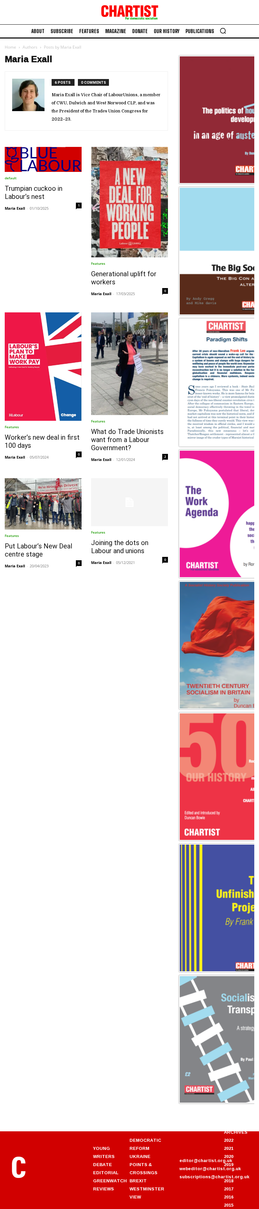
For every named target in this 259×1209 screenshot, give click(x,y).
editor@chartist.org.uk (205, 1160)
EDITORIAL (105, 1172)
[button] (223, 30)
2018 (228, 1181)
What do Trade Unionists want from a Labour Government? (127, 440)
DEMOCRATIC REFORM (145, 1144)
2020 (228, 1156)
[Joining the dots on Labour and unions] (129, 502)
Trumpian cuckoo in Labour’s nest (33, 192)
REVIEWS (103, 1189)
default (11, 178)
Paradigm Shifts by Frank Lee (216, 445)
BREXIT (138, 1181)
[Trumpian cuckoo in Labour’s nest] (43, 159)
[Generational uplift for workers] (129, 202)
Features (98, 263)
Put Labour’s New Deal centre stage (38, 550)
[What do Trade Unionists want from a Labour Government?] (129, 363)
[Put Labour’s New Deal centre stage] (43, 504)
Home (10, 47)
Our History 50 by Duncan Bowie (219, 839)
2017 (228, 1189)
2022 (228, 1140)
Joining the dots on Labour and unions (119, 547)
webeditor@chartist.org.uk (210, 1168)
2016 (228, 1197)
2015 (228, 1205)
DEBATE (102, 1164)
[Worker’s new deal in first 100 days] (43, 366)
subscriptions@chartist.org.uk (214, 1177)
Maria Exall (15, 208)
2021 (228, 1148)
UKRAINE (140, 1156)
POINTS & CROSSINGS (143, 1168)
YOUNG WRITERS (104, 1152)
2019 (228, 1164)
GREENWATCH (110, 1181)
